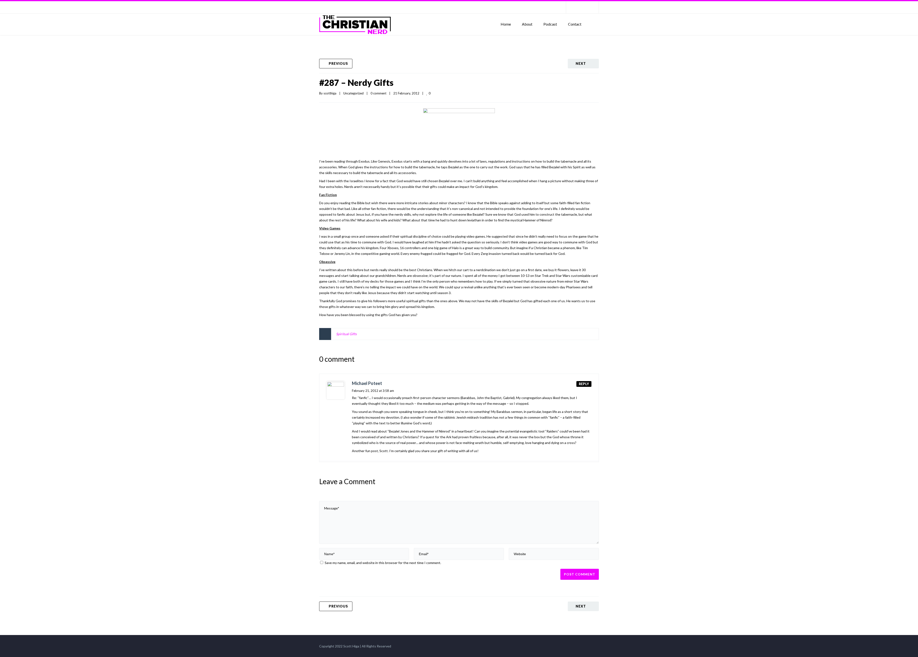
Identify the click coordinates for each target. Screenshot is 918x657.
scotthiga (329, 93)
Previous (338, 63)
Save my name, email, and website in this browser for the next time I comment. (383, 563)
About (527, 24)
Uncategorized (353, 93)
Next (581, 63)
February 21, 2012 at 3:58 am (373, 391)
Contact (574, 24)
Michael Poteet (367, 383)
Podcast (550, 24)
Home (506, 24)
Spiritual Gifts (346, 334)
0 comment (378, 93)
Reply (584, 384)
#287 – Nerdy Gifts (356, 82)
